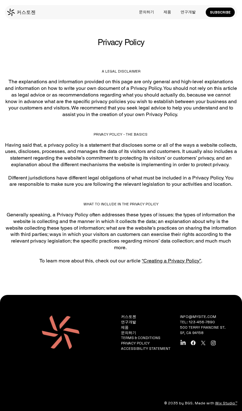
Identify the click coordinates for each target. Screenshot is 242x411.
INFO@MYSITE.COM (198, 316)
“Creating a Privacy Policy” (171, 261)
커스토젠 (26, 12)
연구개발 (128, 322)
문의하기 (128, 332)
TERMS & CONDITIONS (140, 337)
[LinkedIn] (183, 343)
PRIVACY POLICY (135, 343)
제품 (125, 327)
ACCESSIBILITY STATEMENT (145, 348)
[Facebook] (193, 343)
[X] (203, 343)
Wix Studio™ (226, 403)
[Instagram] (213, 343)
